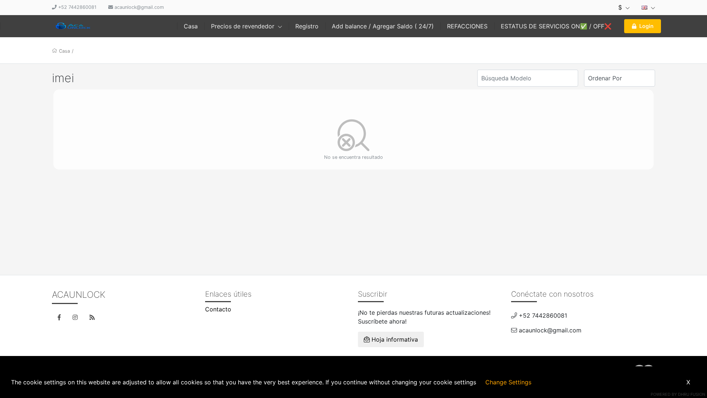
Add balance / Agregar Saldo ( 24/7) (383, 26)
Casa (191, 26)
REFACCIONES (467, 26)
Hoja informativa (394, 339)
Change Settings (508, 382)
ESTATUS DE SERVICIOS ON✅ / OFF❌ (556, 26)
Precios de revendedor (243, 26)
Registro (307, 26)
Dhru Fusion (691, 394)
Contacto (218, 309)
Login (646, 26)
